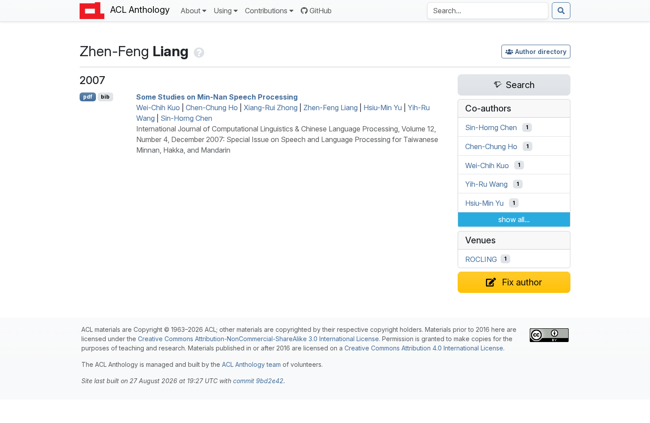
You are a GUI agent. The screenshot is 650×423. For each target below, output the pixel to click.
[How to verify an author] (198, 51)
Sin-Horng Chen (186, 118)
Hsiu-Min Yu (382, 107)
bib (105, 96)
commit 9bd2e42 (258, 381)
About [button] (190, 10)
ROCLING (481, 258)
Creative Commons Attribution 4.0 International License (423, 348)
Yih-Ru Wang (486, 184)
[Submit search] (561, 10)
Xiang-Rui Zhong (271, 107)
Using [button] (223, 10)
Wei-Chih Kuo (158, 107)
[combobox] (487, 10)
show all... (514, 219)
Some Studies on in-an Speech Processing (217, 96)
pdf (87, 96)
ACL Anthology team (251, 364)
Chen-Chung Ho (212, 107)
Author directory (540, 51)
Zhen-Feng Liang (330, 107)
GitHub (321, 10)
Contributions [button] (266, 10)
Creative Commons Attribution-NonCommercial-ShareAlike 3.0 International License (258, 338)
